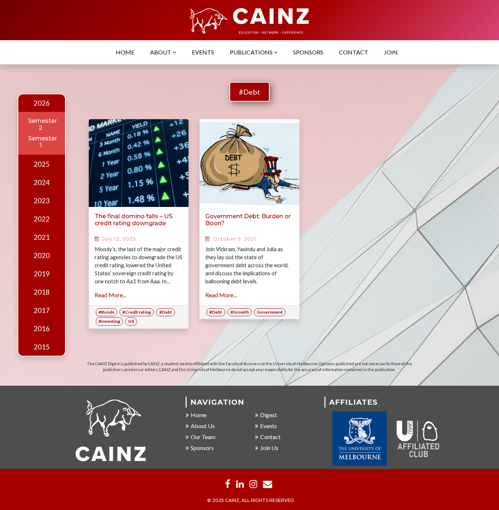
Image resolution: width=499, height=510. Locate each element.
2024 (42, 182)
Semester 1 (42, 142)
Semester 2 (42, 124)
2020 (42, 256)
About (161, 52)
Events (203, 52)
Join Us (269, 447)
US (131, 321)
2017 (42, 310)
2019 (42, 274)
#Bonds (106, 312)
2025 (42, 164)
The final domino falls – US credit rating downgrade (133, 220)
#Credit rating (136, 312)
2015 (42, 347)
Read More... (110, 294)
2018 (42, 292)
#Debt (249, 91)
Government (270, 312)
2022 (42, 219)
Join (391, 52)
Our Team (203, 436)
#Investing (109, 321)
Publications (252, 52)
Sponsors (308, 52)
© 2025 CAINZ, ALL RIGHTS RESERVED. (251, 500)
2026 (42, 103)
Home (125, 52)
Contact (353, 52)
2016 (42, 329)
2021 (42, 237)
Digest (268, 414)
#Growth (240, 312)
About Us (203, 425)
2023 (42, 201)
